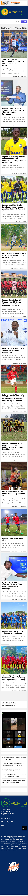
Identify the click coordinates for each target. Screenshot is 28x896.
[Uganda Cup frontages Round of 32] (14, 522)
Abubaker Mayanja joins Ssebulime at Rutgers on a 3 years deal (14, 758)
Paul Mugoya (14, 506)
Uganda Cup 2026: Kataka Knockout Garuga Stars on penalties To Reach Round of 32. (13, 208)
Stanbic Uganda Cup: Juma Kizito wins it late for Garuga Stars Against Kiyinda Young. (13, 678)
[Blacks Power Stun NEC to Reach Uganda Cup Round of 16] (14, 476)
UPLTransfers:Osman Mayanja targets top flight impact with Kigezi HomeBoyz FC (12, 764)
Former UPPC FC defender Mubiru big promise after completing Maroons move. (14, 775)
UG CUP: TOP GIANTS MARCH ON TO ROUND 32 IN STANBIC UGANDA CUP (14, 255)
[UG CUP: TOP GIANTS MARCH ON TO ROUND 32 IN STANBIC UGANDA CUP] (14, 237)
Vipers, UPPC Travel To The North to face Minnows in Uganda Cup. (13, 350)
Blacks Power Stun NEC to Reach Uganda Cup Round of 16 (13, 494)
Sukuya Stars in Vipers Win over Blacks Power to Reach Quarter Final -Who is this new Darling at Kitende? (13, 398)
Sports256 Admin (14, 551)
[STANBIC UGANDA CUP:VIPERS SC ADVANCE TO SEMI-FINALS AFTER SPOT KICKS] (14, 44)
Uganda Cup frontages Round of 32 (13, 539)
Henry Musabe (14, 125)
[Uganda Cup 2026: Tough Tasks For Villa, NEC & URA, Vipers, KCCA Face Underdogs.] (14, 92)
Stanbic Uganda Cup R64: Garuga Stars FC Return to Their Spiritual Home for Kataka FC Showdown (12, 303)
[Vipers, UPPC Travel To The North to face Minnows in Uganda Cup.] (14, 332)
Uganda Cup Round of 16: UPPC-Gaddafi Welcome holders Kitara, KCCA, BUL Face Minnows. (12, 446)
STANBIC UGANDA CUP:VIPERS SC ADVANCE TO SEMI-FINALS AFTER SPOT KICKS (13, 63)
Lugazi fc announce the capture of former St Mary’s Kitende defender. (13, 770)
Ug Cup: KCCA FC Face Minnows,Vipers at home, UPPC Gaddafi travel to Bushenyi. (12, 586)
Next (16, 696)
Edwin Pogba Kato (15, 76)
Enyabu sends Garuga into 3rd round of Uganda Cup (12, 632)
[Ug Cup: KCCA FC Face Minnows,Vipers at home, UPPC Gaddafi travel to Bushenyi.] (14, 567)
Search (2, 825)
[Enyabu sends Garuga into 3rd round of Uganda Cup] (14, 615)
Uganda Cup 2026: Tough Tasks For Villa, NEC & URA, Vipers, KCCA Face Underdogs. (13, 111)
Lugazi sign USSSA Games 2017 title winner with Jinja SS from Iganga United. (13, 781)
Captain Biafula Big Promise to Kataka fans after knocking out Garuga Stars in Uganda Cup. (14, 159)
